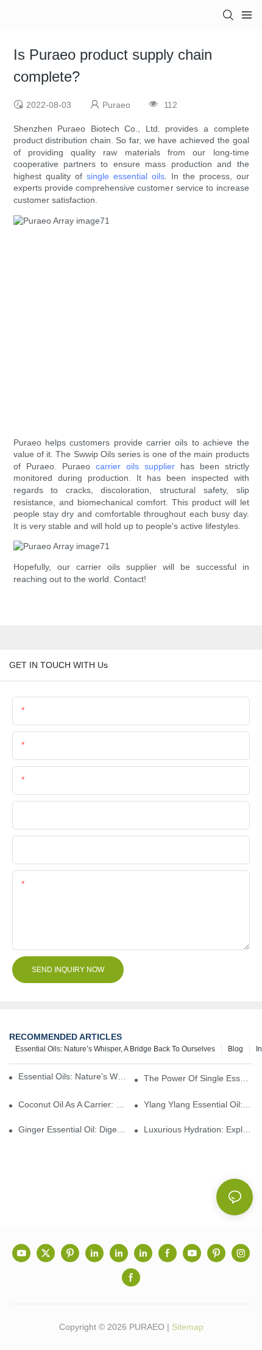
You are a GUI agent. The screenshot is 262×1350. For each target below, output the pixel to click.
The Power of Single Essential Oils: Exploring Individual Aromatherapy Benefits (198, 1078)
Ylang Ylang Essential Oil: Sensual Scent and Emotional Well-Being (198, 1104)
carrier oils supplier (135, 466)
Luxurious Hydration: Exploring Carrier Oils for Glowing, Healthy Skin (198, 1129)
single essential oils (126, 176)
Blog (235, 1049)
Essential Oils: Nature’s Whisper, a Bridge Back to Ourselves (115, 1049)
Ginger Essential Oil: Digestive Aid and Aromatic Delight (72, 1129)
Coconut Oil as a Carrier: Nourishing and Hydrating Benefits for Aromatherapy (72, 1104)
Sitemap (188, 1327)
